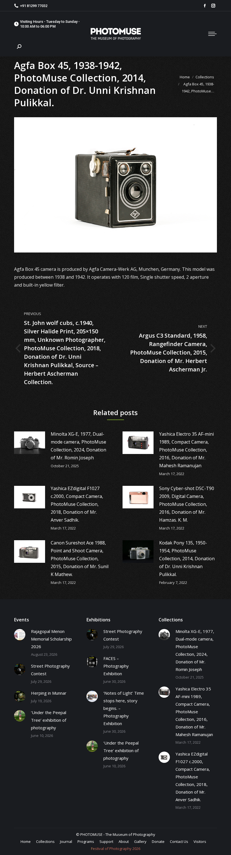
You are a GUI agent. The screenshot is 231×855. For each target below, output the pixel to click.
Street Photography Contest (50, 669)
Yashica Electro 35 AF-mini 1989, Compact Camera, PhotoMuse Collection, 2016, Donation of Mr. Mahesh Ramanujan (186, 450)
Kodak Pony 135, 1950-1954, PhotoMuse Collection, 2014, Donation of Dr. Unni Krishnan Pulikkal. (187, 558)
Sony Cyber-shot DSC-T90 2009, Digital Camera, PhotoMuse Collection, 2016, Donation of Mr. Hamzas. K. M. (186, 504)
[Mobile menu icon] (212, 34)
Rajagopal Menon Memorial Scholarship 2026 (51, 638)
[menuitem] (26, 841)
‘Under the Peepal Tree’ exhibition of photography (48, 720)
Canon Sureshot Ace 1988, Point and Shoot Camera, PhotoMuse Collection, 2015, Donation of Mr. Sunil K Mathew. (79, 558)
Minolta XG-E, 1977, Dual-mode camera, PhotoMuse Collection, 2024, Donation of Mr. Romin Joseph (78, 446)
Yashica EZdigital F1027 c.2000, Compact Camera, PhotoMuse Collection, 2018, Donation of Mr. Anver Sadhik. (77, 504)
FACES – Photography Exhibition (116, 665)
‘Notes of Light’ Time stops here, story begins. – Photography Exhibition (123, 708)
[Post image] (29, 442)
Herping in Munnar (48, 693)
